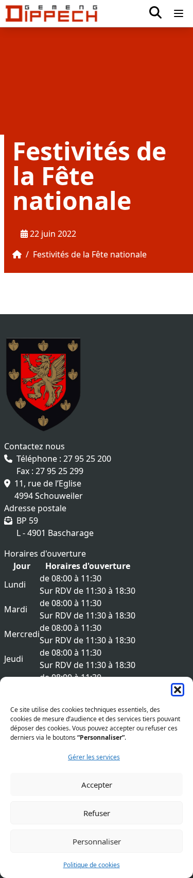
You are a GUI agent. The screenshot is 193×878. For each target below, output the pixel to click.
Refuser (96, 813)
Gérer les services (94, 757)
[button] (177, 690)
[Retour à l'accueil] (51, 13)
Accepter (96, 784)
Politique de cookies (91, 864)
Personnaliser (97, 841)
